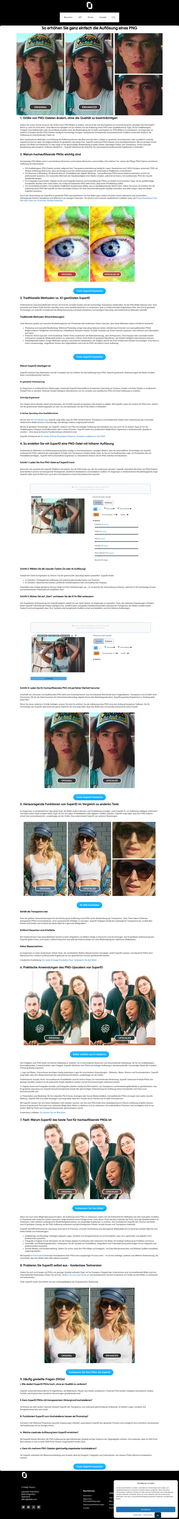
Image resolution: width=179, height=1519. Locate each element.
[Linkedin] (23, 1507)
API (80, 17)
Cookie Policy (137, 1515)
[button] (115, 17)
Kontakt (102, 17)
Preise (90, 17)
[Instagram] (34, 1507)
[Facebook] (28, 1507)
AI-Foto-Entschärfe (39, 1256)
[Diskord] (39, 1507)
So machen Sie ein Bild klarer (53, 1113)
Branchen (68, 17)
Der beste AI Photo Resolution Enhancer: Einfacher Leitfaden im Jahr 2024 (73, 436)
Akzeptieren (146, 1509)
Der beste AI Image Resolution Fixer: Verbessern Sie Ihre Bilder (69, 960)
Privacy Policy (148, 1515)
